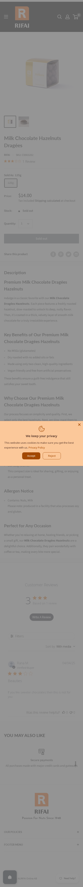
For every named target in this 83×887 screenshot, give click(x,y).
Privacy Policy (37, 447)
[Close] (79, 425)
